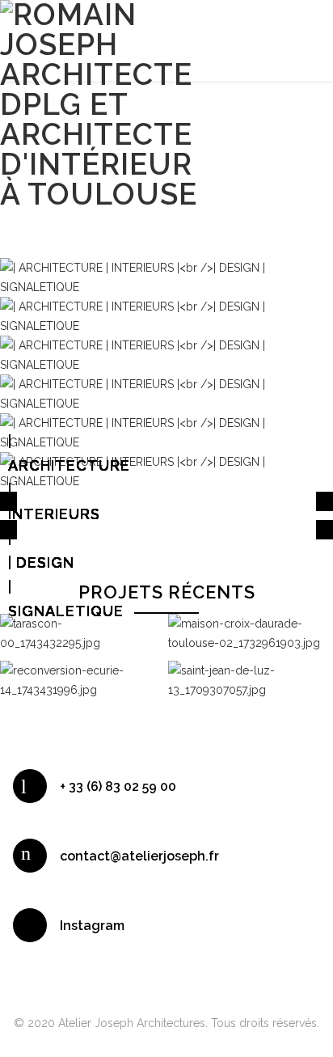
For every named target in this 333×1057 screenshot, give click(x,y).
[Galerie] (97, 628)
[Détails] (66, 628)
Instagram (92, 925)
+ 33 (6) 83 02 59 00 (118, 786)
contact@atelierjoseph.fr (139, 856)
